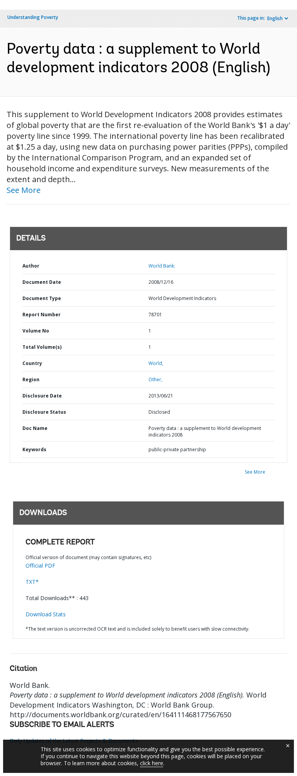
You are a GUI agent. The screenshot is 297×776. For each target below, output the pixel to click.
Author (30, 266)
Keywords (34, 449)
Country (32, 363)
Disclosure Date (42, 395)
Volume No (35, 330)
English (275, 18)
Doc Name (35, 428)
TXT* (32, 581)
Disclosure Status (44, 412)
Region (30, 379)
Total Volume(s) (41, 347)
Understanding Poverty (32, 17)
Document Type (41, 298)
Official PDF (40, 565)
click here (151, 763)
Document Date (41, 282)
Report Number (41, 314)
